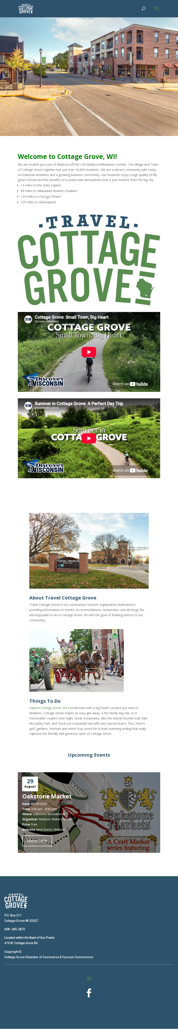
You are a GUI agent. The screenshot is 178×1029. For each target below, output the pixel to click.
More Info (37, 841)
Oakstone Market (47, 796)
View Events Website (50, 829)
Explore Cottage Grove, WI (48, 708)
